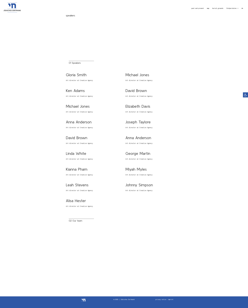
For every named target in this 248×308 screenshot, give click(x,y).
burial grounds (217, 8)
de (242, 8)
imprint (170, 299)
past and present (197, 8)
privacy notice (160, 299)
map (208, 8)
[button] (245, 94)
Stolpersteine (231, 8)
